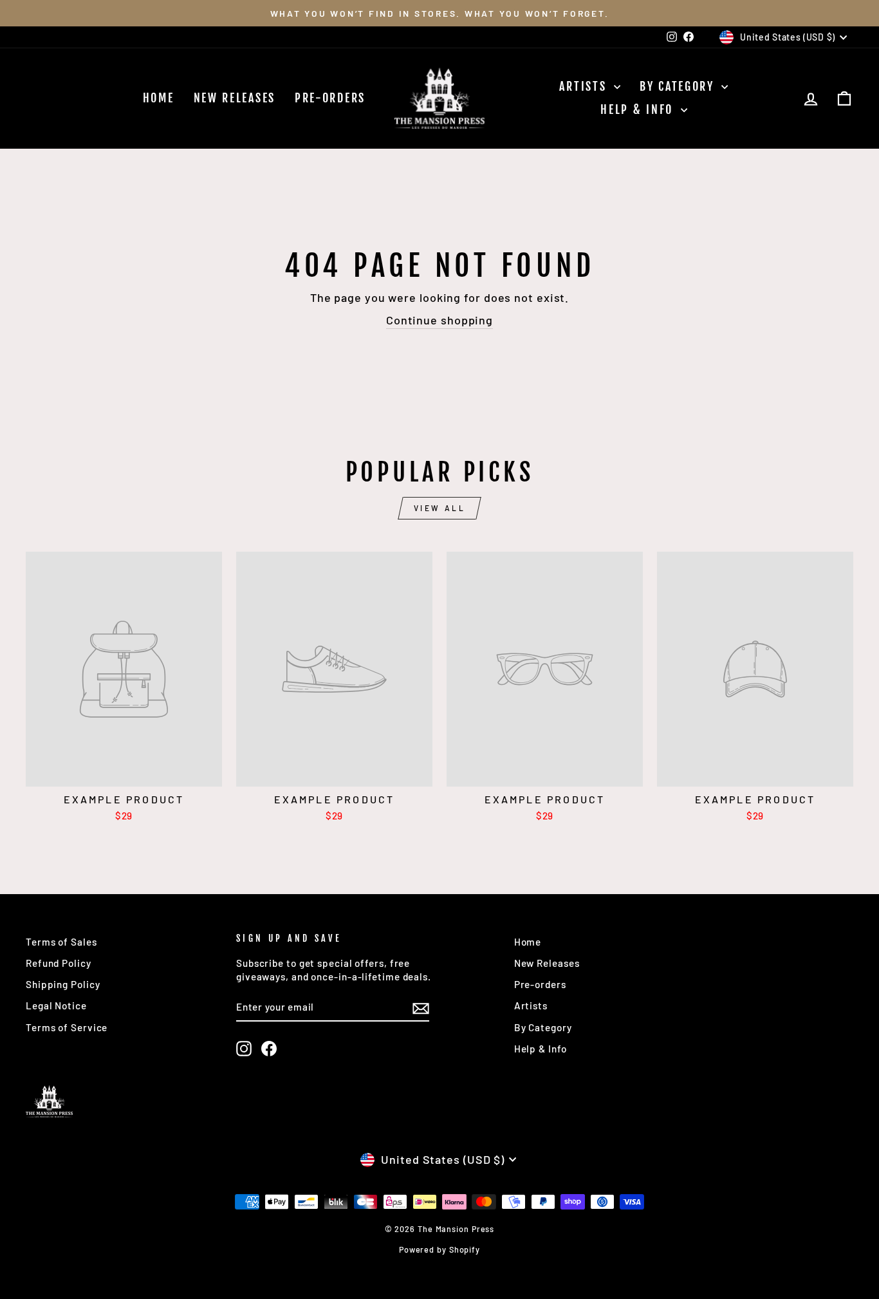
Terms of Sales (61, 942)
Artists (585, 86)
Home (158, 98)
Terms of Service (66, 1027)
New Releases (234, 98)
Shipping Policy (63, 984)
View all (440, 507)
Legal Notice (56, 1005)
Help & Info (638, 109)
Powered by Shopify (439, 1249)
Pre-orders (330, 98)
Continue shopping (439, 320)
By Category (679, 86)
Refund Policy (58, 963)
